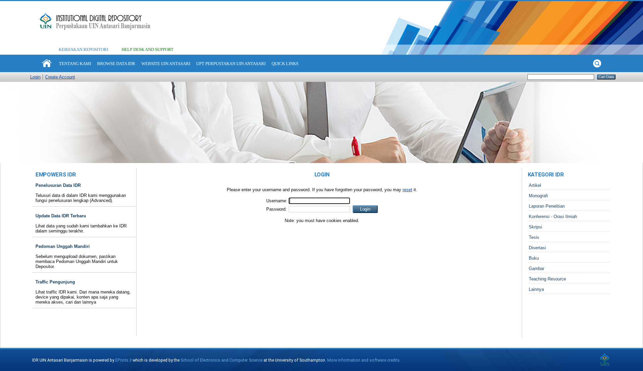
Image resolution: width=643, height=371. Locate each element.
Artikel (535, 185)
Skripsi (535, 226)
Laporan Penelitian (547, 206)
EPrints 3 (123, 360)
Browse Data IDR (116, 63)
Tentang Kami (75, 63)
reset (407, 189)
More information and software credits (363, 360)
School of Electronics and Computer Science (222, 360)
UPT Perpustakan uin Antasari (231, 63)
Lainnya (536, 289)
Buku (534, 258)
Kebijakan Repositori (83, 49)
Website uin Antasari (165, 63)
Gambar (536, 268)
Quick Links (285, 63)
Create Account (60, 77)
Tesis (534, 237)
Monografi (538, 195)
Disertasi (537, 247)
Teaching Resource (547, 278)
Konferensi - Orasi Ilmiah (553, 216)
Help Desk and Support (147, 49)
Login (35, 77)
